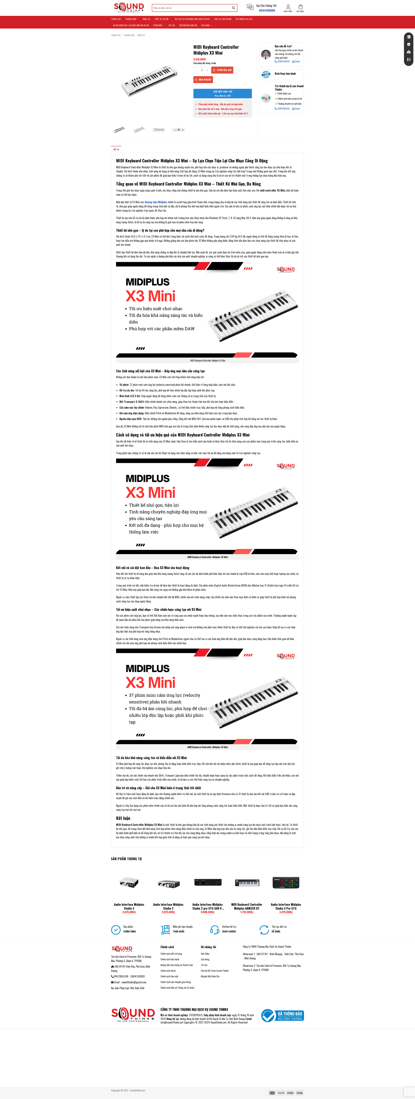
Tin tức (171, 25)
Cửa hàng (205, 959)
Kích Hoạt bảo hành (285, 74)
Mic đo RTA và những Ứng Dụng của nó (192, 19)
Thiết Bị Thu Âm (161, 19)
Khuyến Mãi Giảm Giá (188, 25)
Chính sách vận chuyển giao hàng (175, 982)
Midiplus (141, 35)
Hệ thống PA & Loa (244, 19)
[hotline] (408, 59)
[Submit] (233, 8)
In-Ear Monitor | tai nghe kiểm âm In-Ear (131, 25)
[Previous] (111, 891)
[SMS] (408, 52)
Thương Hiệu (130, 19)
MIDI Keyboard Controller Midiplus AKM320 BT (246, 906)
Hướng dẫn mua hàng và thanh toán (176, 965)
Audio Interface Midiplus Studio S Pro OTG (286, 906)
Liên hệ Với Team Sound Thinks (215, 970)
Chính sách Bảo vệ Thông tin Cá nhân (177, 987)
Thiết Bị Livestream (222, 19)
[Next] (303, 891)
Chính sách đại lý (168, 970)
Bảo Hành (205, 25)
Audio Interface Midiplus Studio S (129, 906)
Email (297, 61)
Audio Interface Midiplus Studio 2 (168, 906)
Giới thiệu (205, 953)
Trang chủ (116, 19)
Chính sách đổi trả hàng (171, 953)
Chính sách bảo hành (169, 959)
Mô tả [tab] (116, 149)
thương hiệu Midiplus (155, 202)
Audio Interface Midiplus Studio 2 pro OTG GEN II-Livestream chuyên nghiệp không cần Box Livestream (207, 906)
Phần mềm (157, 25)
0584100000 (283, 61)
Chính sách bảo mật (169, 976)
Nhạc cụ (146, 19)
